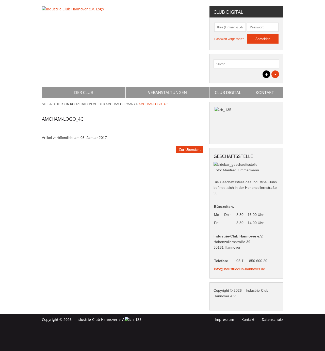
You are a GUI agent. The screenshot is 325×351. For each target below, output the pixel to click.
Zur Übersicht (190, 149)
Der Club (83, 92)
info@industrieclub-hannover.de (239, 269)
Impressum (224, 319)
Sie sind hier (52, 104)
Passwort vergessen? (229, 39)
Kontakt (265, 92)
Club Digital (228, 92)
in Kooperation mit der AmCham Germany (101, 104)
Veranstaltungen (167, 92)
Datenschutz (272, 319)
